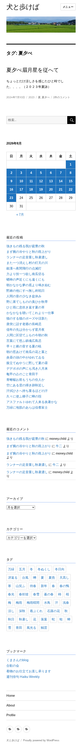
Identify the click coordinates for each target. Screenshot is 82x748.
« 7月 (20, 214)
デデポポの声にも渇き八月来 (27, 368)
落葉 (44, 619)
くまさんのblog (17, 660)
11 (31, 181)
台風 (25, 577)
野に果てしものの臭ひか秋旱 (27, 301)
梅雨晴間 (33, 603)
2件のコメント (61, 97)
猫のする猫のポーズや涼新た (27, 318)
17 (21, 189)
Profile (11, 715)
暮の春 (49, 594)
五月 (22, 569)
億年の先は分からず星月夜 (25, 329)
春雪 (36, 594)
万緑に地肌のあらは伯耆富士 (27, 407)
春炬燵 (23, 594)
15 (70, 181)
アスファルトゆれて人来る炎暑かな (31, 402)
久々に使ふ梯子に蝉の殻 (23, 396)
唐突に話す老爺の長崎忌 (23, 324)
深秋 (22, 611)
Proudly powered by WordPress (41, 740)
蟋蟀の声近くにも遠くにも (25, 279)
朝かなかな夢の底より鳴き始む (28, 285)
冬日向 (59, 569)
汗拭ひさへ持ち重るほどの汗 (27, 390)
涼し (11, 611)
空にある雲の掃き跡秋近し (25, 385)
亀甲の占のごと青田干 (22, 374)
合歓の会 (12, 665)
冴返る (13, 577)
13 (51, 181)
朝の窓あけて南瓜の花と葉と (27, 352)
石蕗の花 (53, 611)
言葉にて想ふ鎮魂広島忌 (23, 340)
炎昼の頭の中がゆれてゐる (25, 357)
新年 (44, 586)
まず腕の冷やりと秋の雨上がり (28, 251)
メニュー (68, 6)
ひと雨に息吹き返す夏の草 (25, 307)
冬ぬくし (44, 569)
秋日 (11, 619)
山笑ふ (20, 586)
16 (11, 189)
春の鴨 (64, 586)
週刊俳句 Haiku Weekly (23, 676)
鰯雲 (44, 628)
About (10, 705)
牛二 (59, 446)
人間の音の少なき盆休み (23, 296)
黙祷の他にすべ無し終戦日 (25, 290)
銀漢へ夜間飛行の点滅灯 (23, 268)
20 (51, 189)
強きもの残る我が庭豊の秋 (25, 246)
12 (41, 181)
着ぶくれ (36, 611)
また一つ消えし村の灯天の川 (27, 263)
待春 (33, 586)
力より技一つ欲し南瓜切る (25, 274)
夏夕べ (46, 97)
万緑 (11, 569)
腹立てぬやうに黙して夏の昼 (27, 363)
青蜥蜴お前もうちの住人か (25, 379)
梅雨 (19, 603)
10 (21, 181)
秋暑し (23, 619)
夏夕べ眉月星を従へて (32, 70)
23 (11, 198)
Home (10, 695)
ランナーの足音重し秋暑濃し (27, 257)
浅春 (66, 603)
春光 (11, 594)
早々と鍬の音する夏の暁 (23, 346)
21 (60, 189)
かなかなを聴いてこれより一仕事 (30, 313)
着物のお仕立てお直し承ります (28, 671)
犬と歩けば (22, 7)
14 (60, 181)
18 (31, 189)
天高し (64, 577)
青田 (19, 628)
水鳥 (47, 603)
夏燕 (52, 577)
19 (41, 189)
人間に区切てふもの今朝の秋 (27, 335)
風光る (31, 628)
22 (70, 189)
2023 (31, 97)
